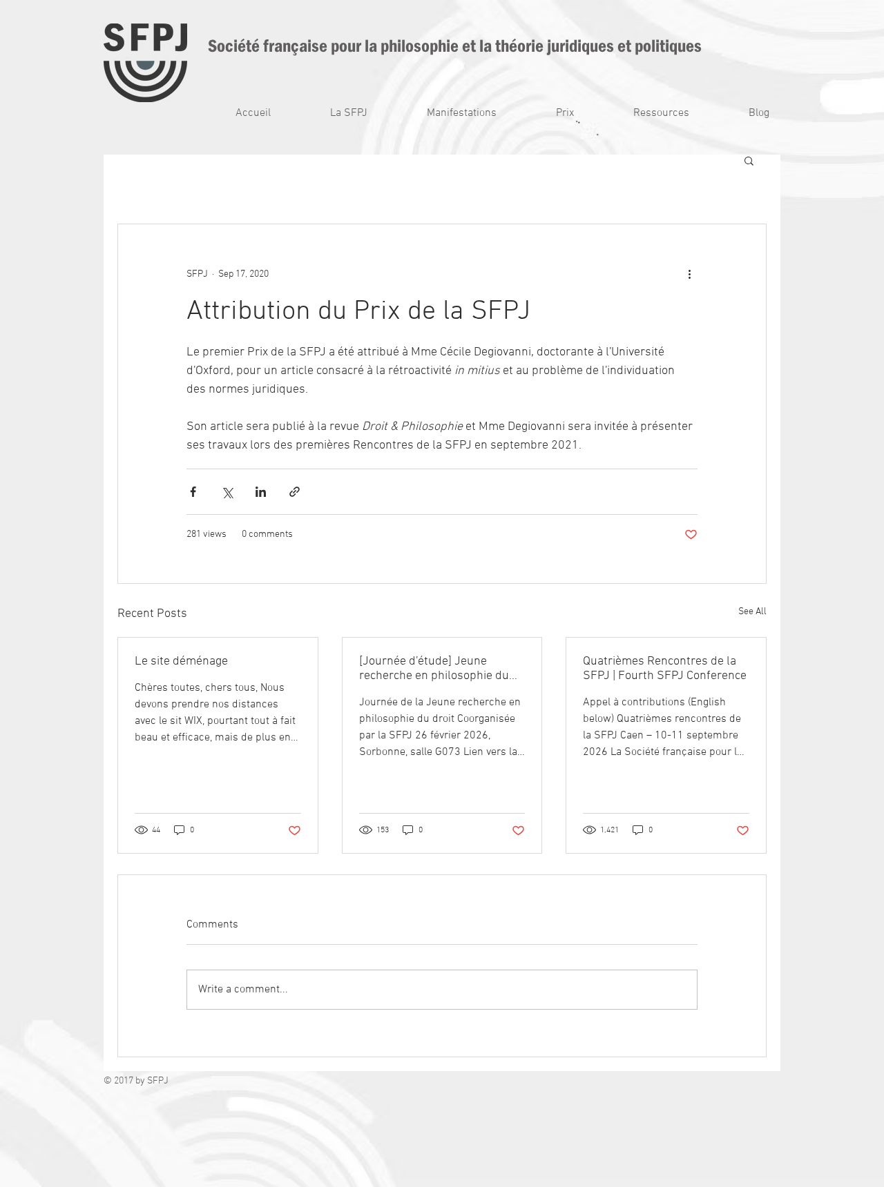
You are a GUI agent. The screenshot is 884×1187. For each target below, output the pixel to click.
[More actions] (689, 274)
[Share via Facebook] (193, 491)
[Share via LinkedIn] (260, 491)
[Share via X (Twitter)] (226, 491)
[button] (329, 113)
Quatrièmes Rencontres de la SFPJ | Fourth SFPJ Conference (665, 668)
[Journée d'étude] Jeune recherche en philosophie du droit (434, 668)
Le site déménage (181, 661)
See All (752, 612)
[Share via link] (294, 491)
